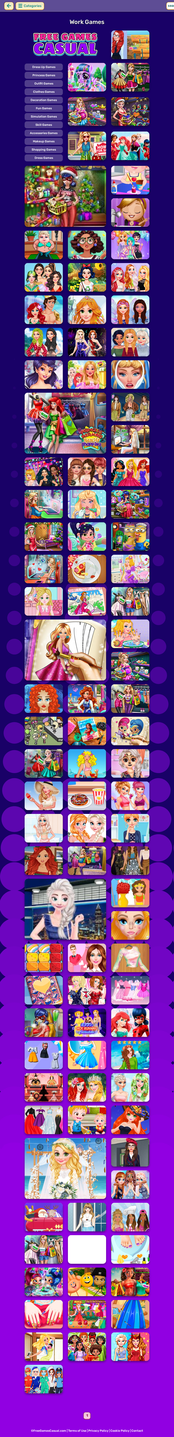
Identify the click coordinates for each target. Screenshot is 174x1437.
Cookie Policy (119, 1431)
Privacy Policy (98, 1431)
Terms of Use (77, 1431)
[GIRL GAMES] (65, 44)
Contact (137, 1431)
